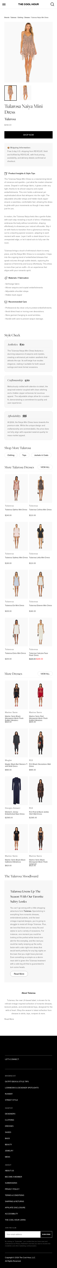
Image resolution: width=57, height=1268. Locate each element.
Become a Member (13, 1177)
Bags (7, 1138)
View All (45, 467)
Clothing (20, 17)
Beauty (8, 1145)
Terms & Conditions (14, 1195)
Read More (19, 973)
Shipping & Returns (14, 1201)
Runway (9, 1094)
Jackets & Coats (41, 455)
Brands (6, 17)
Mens (7, 1157)
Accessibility (11, 1214)
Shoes (8, 1132)
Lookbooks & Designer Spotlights (22, 1088)
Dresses (27, 17)
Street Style (11, 1100)
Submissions (11, 1183)
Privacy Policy (12, 1189)
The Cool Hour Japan (15, 1220)
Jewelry (9, 1151)
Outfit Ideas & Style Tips (17, 1082)
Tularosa (13, 17)
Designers (10, 1114)
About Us (9, 1171)
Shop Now (28, 134)
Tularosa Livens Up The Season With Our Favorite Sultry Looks (26, 896)
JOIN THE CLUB (10, 1228)
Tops (24, 455)
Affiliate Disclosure (15, 1208)
